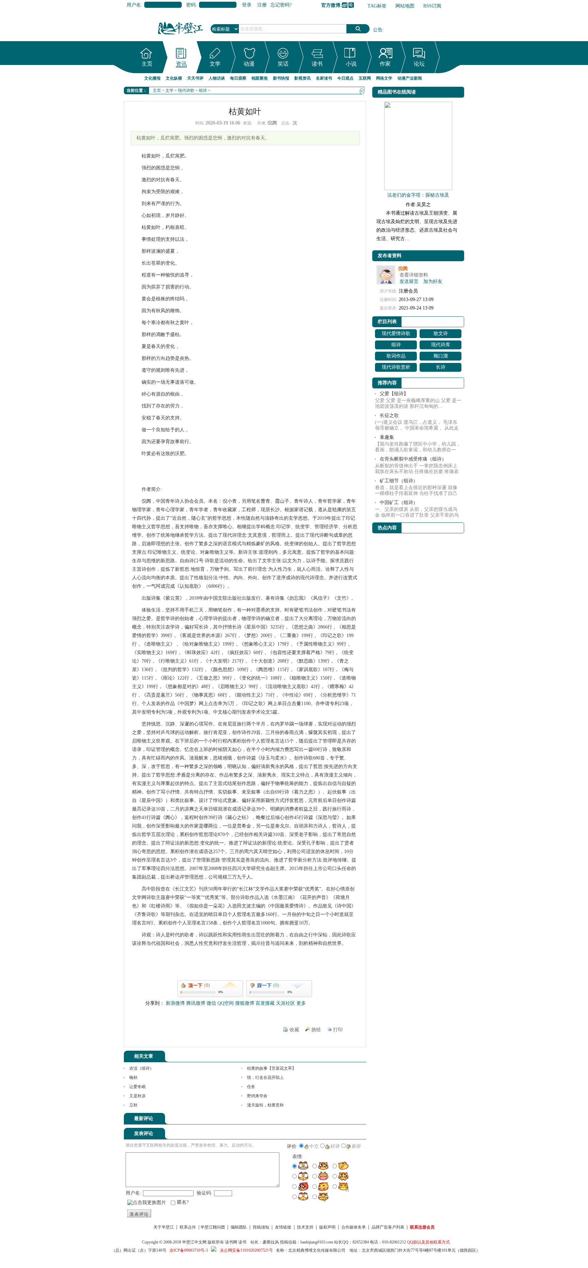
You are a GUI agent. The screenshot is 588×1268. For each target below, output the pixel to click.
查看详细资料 (413, 275)
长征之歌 (389, 415)
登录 (246, 4)
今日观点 (345, 78)
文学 (215, 64)
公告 (377, 29)
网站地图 (404, 6)
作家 (385, 64)
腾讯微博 (351, 5)
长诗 (440, 367)
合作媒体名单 (353, 1227)
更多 (301, 1003)
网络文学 (384, 78)
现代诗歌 (186, 90)
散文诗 (441, 333)
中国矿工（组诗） (399, 502)
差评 (356, 1146)
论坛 (419, 64)
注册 (262, 4)
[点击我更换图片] (146, 1203)
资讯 (181, 64)
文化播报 (152, 78)
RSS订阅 (432, 6)
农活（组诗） (141, 1068)
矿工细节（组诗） (399, 480)
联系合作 (188, 1227)
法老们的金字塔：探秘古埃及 (418, 195)
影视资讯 (302, 78)
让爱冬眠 (137, 1086)
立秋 (133, 1105)
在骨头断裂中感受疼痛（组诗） (413, 459)
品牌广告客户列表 (388, 1227)
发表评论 (139, 1214)
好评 (335, 1146)
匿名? (183, 1202)
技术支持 (305, 1227)
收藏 (294, 1029)
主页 (147, 64)
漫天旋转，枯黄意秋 (265, 1105)
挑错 (316, 1029)
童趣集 (387, 437)
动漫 (249, 64)
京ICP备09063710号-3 (188, 1250)
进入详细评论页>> (347, 1119)
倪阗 (403, 268)
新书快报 (281, 78)
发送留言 (409, 281)
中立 (314, 1146)
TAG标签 (377, 6)
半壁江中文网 (194, 1242)
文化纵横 (174, 78)
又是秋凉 (137, 1096)
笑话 (283, 64)
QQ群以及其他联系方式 (428, 1242)
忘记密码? (281, 4)
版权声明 (327, 1227)
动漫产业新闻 (409, 78)
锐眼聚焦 (259, 78)
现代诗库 (440, 344)
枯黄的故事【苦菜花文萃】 (271, 1068)
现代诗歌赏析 (396, 367)
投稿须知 (261, 1227)
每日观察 (238, 78)
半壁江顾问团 (212, 1227)
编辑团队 (239, 1227)
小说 (351, 64)
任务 (251, 1086)
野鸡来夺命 (257, 1096)
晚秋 (133, 1077)
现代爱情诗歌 (396, 333)
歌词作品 (396, 355)
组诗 (203, 90)
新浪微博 (344, 5)
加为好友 (432, 281)
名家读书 (324, 78)
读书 (317, 64)
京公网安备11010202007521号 (246, 1250)
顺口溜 (441, 355)
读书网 (231, 1242)
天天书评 (195, 78)
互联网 (365, 78)
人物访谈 (217, 78)
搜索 (358, 28)
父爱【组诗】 (394, 393)
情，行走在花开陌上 (265, 1077)
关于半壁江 (163, 1227)
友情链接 (283, 1227)
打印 (338, 1029)
